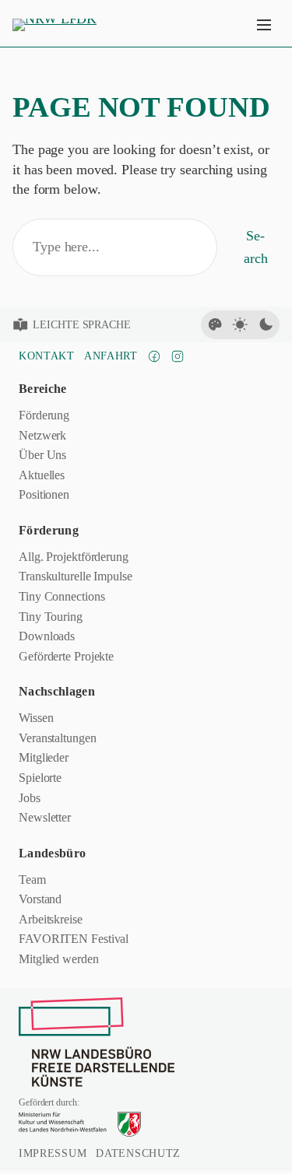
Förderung (44, 415)
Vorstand (40, 899)
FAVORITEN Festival (73, 938)
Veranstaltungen (58, 738)
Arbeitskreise (51, 919)
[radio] (215, 324)
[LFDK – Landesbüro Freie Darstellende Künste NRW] (96, 1042)
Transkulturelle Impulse (75, 576)
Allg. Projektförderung (73, 556)
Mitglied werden (59, 958)
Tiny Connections (61, 596)
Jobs (29, 797)
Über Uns (42, 454)
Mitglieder (44, 757)
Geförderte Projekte (66, 656)
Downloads (47, 636)
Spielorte (40, 777)
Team (32, 879)
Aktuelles (42, 475)
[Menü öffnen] (264, 24)
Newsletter (45, 817)
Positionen (44, 494)
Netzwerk (42, 435)
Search (256, 247)
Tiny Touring (51, 616)
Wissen (36, 717)
